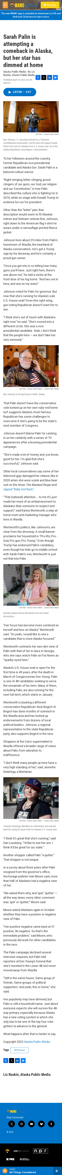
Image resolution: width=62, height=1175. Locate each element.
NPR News (19, 1050)
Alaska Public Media (37, 1041)
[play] (5, 1171)
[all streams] (57, 1171)
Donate (51, 4)
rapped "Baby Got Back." (18, 489)
